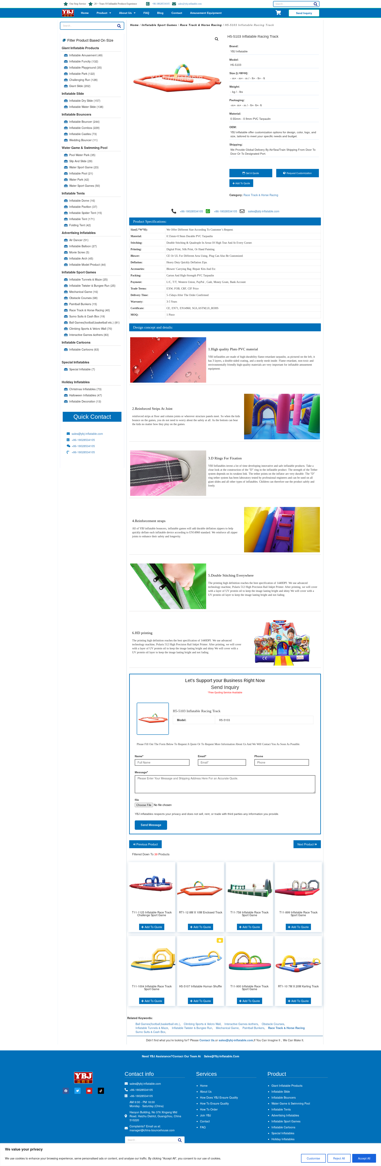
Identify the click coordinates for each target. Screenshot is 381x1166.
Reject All (339, 1158)
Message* (141, 772)
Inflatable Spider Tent (85, 213)
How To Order (209, 1109)
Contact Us (207, 1040)
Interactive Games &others (89, 335)
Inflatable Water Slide (86, 107)
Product (102, 12)
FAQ (146, 12)
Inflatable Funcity (83, 61)
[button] (216, 39)
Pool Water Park (82, 155)
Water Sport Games (84, 186)
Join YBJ (205, 1115)
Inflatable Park (82, 74)
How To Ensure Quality (214, 1103)
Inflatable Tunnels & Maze (88, 279)
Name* (139, 756)
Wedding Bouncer (83, 140)
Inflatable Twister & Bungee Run (92, 285)
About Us (125, 12)
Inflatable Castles (83, 134)
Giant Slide (79, 86)
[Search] (315, 4)
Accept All (364, 1158)
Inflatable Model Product (87, 264)
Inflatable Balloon (83, 246)
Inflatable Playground (85, 67)
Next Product (306, 844)
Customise (313, 1158)
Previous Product (147, 844)
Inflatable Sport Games (79, 272)
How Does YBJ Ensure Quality (219, 1097)
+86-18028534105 (161, 3)
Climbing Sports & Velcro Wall (90, 329)
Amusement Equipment (206, 12)
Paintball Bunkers (83, 304)
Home (85, 12)
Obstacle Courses (83, 298)
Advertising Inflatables (79, 232)
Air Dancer (79, 240)
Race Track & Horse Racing (89, 310)
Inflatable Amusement (86, 55)
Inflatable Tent (82, 219)
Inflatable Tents (73, 193)
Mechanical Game (83, 292)
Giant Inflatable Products (80, 48)
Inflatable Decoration (85, 401)
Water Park (79, 179)
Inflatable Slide (73, 93)
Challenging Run (83, 80)
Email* (202, 756)
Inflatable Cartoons (76, 342)
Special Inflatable (82, 369)
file (137, 799)
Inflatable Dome (82, 200)
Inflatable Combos (84, 128)
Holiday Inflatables (76, 382)
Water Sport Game (84, 167)
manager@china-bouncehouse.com (152, 1130)
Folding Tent (80, 225)
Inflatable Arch (81, 258)
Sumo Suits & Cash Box (87, 316)
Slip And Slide (80, 161)
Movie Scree (79, 252)
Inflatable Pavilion (83, 207)
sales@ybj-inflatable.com (190, 3)
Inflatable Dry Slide (84, 101)
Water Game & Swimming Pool (84, 147)
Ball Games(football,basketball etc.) (94, 322)
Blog (160, 12)
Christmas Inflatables (85, 389)
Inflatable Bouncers (76, 114)
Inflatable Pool (81, 173)
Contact (176, 12)
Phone (258, 756)
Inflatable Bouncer (84, 122)
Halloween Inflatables (85, 395)
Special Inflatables (75, 362)
